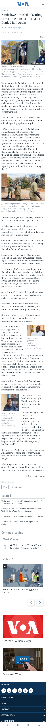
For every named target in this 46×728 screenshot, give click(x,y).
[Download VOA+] (23, 659)
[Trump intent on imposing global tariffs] (23, 575)
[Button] (41, 37)
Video (6, 559)
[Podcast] (31, 690)
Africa (4, 10)
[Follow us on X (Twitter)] (9, 690)
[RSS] (25, 690)
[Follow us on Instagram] (20, 690)
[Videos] (17, 725)
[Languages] (28, 725)
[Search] (38, 725)
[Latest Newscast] (7, 725)
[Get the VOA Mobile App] (23, 626)
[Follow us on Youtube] (14, 690)
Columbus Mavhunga (12, 28)
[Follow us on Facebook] (3, 690)
